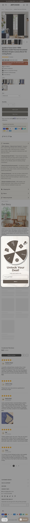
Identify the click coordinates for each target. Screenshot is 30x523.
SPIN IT (15, 281)
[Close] (27, 238)
